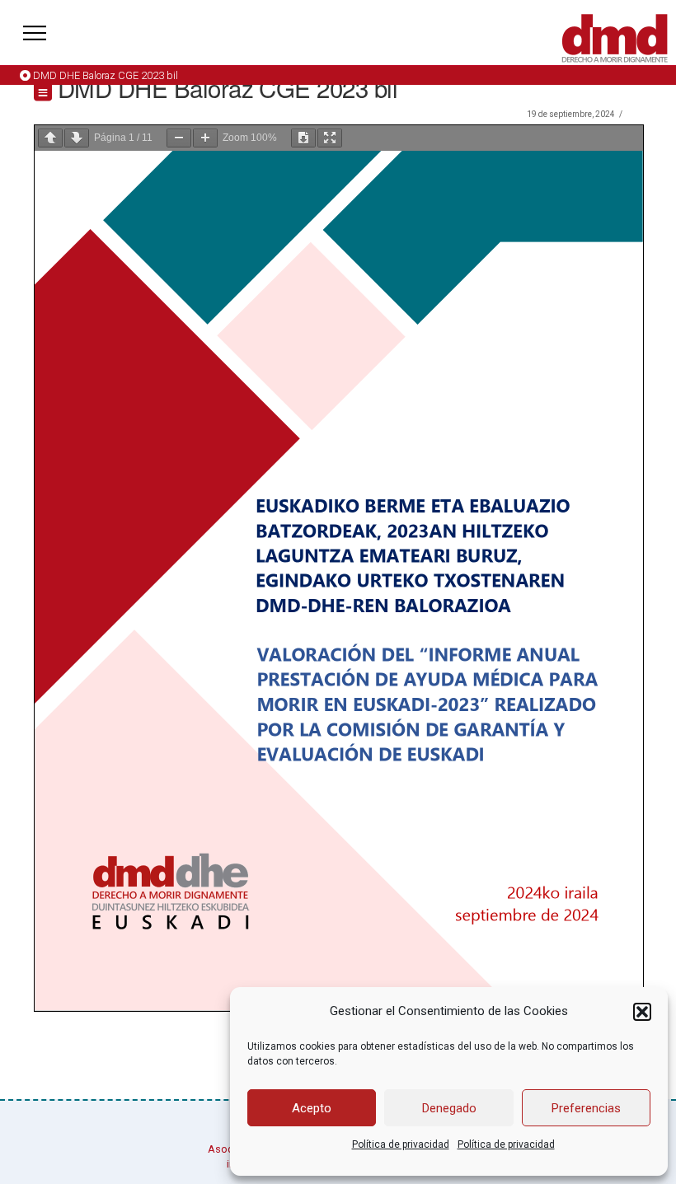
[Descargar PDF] (303, 138)
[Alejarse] (179, 138)
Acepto (311, 1108)
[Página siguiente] (76, 138)
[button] (642, 1012)
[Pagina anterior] (50, 138)
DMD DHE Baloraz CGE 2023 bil (105, 75)
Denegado (449, 1108)
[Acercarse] (205, 138)
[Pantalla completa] (329, 138)
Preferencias (586, 1108)
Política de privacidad (400, 1144)
